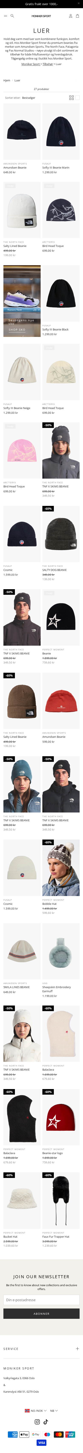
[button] (5, 16)
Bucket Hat (10, 1236)
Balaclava (48, 1069)
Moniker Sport (30, 64)
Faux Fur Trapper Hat (55, 1236)
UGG (44, 983)
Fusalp (46, 163)
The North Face (13, 242)
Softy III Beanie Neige (16, 408)
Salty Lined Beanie (14, 246)
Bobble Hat (49, 904)
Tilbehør (48, 64)
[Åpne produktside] (22, 131)
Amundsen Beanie (14, 167)
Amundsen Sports (15, 163)
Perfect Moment (53, 649)
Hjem (6, 80)
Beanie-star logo (52, 1153)
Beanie (46, 653)
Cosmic (8, 570)
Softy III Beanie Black (55, 329)
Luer (17, 80)
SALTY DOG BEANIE (54, 570)
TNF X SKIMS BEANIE (55, 486)
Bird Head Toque (53, 246)
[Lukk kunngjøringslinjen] (79, 3)
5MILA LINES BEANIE (16, 987)
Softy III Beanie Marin (55, 167)
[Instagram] (37, 1421)
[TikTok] (45, 1421)
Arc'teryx (48, 242)
